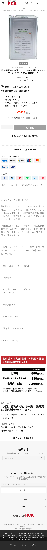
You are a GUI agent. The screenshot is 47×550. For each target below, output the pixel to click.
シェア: (4, 174)
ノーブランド (32, 67)
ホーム (23, 8)
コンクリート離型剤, (17, 67)
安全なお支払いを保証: (10, 156)
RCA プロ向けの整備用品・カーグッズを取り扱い (12, 3)
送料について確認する (23, 438)
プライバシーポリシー (19, 545)
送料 (15, 118)
